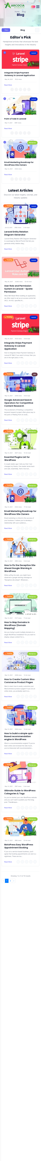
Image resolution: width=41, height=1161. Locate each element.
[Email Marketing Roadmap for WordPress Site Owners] (20, 148)
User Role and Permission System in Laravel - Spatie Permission (18, 288)
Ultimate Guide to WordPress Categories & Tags (20, 792)
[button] (37, 6)
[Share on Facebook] (12, 89)
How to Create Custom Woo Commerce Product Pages (19, 681)
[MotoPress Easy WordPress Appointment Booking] (20, 826)
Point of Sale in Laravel (15, 118)
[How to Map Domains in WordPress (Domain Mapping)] (20, 604)
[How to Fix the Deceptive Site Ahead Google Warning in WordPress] (20, 547)
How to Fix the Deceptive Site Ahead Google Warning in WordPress (19, 568)
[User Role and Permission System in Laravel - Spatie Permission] (20, 267)
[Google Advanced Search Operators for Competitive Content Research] (20, 381)
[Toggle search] (37, 30)
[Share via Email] (24, 89)
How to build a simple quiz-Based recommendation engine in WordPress (19, 736)
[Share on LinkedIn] (20, 89)
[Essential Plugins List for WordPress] (20, 438)
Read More (8, 85)
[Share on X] (16, 89)
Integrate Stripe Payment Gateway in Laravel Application (19, 74)
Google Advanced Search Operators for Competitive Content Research (18, 402)
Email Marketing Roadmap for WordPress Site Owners (19, 163)
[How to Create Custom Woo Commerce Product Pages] (20, 661)
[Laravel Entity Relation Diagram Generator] (20, 213)
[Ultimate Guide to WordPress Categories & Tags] (20, 772)
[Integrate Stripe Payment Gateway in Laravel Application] (20, 59)
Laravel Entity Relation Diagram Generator (16, 233)
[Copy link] (29, 89)
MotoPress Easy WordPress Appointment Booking (18, 846)
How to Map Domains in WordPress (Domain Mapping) (17, 625)
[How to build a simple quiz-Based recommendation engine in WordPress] (20, 715)
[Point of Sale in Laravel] (20, 105)
